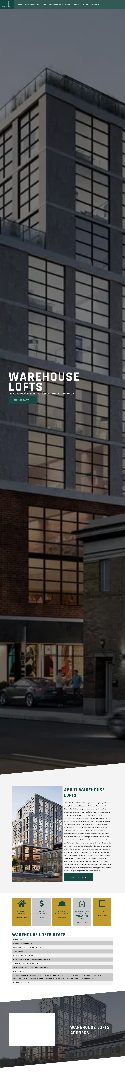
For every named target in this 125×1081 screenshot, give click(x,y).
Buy (38, 5)
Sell (44, 5)
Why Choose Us (29, 5)
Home (20, 5)
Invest (75, 5)
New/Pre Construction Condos (59, 5)
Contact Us (95, 5)
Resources (84, 5)
